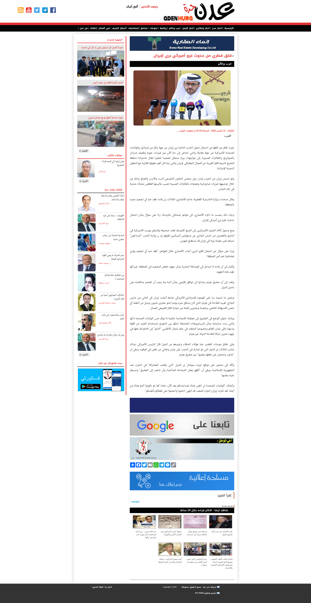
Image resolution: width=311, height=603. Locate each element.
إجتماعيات (133, 28)
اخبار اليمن (187, 28)
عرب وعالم (174, 28)
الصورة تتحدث (114, 40)
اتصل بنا (108, 587)
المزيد (85, 151)
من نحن (83, 28)
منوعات (153, 28)
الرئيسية (229, 28)
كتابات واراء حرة (113, 190)
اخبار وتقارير (202, 28)
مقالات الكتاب (114, 155)
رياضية (163, 28)
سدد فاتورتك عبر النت (110, 363)
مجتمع (144, 28)
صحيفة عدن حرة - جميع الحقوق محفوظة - (198, 587)
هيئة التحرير (98, 587)
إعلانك (93, 28)
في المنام (104, 28)
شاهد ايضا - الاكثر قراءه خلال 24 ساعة (204, 510)
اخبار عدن (216, 28)
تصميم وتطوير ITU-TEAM (205, 593)
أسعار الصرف (118, 28)
